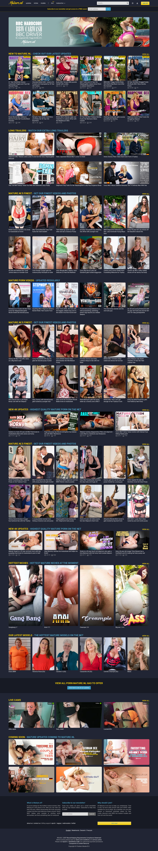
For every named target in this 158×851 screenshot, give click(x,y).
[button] (147, 596)
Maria (129, 671)
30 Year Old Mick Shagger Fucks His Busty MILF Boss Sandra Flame (137, 84)
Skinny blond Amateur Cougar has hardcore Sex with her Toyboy (19, 520)
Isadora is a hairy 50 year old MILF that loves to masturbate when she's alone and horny (24, 433)
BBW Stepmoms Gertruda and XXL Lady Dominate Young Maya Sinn (114, 231)
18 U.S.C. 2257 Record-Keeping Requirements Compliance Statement (79, 838)
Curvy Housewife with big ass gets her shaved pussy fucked (41, 360)
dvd (52, 3)
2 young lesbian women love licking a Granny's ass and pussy (42, 520)
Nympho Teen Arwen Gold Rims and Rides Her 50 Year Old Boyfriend (42, 119)
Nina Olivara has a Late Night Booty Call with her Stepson (18, 400)
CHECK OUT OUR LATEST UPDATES (52, 53)
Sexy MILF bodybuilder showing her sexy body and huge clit (90, 481)
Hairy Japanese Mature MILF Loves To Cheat (70, 157)
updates (28, 3)
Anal (45, 627)
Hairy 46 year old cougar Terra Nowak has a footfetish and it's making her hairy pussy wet (130, 552)
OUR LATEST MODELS (20, 635)
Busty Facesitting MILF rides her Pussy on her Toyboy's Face (19, 481)
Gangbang (12, 627)
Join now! (114, 823)
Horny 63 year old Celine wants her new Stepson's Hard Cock (90, 520)
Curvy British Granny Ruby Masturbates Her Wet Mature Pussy (65, 360)
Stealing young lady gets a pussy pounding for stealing (114, 118)
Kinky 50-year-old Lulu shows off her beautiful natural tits (138, 230)
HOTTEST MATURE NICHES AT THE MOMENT (54, 563)
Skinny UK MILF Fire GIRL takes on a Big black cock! (19, 360)
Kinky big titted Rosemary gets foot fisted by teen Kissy (137, 400)
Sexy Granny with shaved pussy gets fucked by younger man (42, 400)
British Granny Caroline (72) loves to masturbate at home (19, 230)
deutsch (82, 830)
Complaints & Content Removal (79, 843)
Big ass (118, 627)
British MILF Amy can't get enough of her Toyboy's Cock (113, 400)
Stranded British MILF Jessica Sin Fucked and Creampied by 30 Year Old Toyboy (43, 84)
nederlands (75, 830)
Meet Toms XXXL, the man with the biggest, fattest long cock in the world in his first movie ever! (66, 310)
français (89, 830)
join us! (145, 3)
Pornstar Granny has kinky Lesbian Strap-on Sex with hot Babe (89, 360)
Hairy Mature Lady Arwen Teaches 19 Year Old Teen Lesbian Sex (135, 360)
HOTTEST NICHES (18, 563)
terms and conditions (83, 840)
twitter (74, 823)
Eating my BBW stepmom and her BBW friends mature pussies (67, 481)
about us (30, 823)
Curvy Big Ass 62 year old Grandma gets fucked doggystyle (90, 271)
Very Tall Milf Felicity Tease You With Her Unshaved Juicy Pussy (29, 185)
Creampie (83, 627)
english (68, 830)
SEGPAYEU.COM (74, 842)
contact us (37, 823)
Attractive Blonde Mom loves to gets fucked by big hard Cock (114, 520)
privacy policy (97, 840)
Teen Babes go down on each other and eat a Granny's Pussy (66, 230)
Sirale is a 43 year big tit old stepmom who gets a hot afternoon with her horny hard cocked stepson (96, 552)
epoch (53, 823)
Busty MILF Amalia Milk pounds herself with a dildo (66, 83)
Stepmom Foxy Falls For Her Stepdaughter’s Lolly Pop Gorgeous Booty (78, 185)
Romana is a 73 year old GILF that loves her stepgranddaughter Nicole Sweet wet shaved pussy (20, 310)
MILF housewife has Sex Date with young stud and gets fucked (42, 481)
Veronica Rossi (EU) (38, 671)
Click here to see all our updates (79, 688)
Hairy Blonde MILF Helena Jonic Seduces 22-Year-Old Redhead (66, 271)
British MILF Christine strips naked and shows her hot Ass (113, 360)
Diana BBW (12, 671)
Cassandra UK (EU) (86, 671)
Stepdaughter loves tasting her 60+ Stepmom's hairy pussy (66, 520)
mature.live (61, 3)
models (43, 3)
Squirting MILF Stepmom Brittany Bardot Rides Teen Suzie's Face (43, 310)
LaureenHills (108, 729)
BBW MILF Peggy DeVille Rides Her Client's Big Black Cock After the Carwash (114, 84)
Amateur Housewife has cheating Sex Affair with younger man (90, 230)
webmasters (66, 823)
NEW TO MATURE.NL (20, 53)
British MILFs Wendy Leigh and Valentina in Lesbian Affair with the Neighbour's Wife (66, 119)
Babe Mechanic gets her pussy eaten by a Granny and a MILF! (90, 400)
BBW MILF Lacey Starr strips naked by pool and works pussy (137, 520)
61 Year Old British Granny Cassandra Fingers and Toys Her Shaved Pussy (19, 84)
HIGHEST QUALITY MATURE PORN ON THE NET (55, 409)
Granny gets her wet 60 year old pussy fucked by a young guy (114, 481)
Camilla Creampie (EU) (111, 671)
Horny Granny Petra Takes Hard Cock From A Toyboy (121, 157)
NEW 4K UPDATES (18, 409)
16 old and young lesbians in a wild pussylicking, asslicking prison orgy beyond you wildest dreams (90, 311)
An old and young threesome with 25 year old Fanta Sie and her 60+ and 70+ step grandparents (138, 310)
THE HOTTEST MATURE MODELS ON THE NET (58, 635)
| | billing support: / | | (51, 823)
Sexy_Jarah (60, 729)
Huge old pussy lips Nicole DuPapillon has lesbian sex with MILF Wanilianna (60, 433)
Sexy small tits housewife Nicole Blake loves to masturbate (66, 400)
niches (36, 3)
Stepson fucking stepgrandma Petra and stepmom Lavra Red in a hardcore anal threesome (96, 433)
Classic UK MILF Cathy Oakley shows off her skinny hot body (137, 271)
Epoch (65, 842)
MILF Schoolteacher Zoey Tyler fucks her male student (42, 230)
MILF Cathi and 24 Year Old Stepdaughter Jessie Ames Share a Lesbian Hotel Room (90, 84)
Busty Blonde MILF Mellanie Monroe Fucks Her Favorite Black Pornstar (19, 119)
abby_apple (12, 729)
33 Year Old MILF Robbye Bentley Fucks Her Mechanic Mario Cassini (90, 119)
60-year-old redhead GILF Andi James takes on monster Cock (18, 271)
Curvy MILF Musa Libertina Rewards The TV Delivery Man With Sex (125, 185)
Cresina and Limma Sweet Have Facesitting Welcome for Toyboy (114, 271)
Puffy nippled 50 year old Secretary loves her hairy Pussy (137, 481)
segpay (59, 823)
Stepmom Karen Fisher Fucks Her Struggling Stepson (138, 118)
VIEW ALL (145, 54)
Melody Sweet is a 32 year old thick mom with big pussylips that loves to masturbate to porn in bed (25, 552)
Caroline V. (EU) (61, 671)
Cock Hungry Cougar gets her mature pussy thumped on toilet (42, 271)
